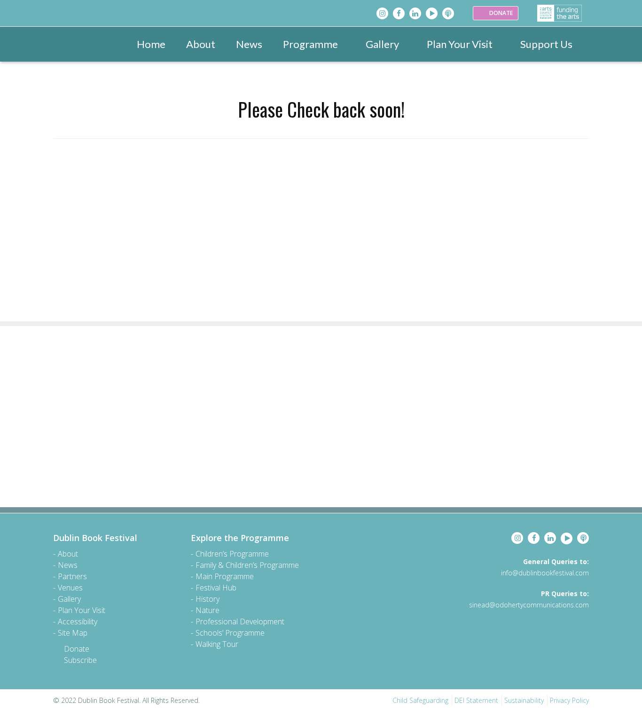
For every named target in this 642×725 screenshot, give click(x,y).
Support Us (546, 44)
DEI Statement (476, 700)
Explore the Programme (240, 537)
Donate (76, 649)
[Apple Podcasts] (448, 13)
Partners (72, 576)
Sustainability (524, 700)
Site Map (72, 633)
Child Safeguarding (420, 700)
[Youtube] (432, 13)
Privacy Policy (569, 700)
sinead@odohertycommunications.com (529, 604)
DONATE (500, 13)
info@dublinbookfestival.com (545, 572)
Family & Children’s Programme (247, 565)
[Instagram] (382, 13)
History (207, 599)
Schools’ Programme (230, 633)
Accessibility (77, 621)
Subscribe (80, 660)
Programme (310, 44)
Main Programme (225, 576)
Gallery (382, 44)
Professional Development (240, 621)
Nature (207, 610)
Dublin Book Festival (95, 537)
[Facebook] (399, 13)
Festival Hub (216, 587)
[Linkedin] (415, 13)
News (249, 44)
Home (151, 44)
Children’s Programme (232, 554)
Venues (70, 587)
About (200, 44)
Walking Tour (217, 644)
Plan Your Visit (460, 44)
